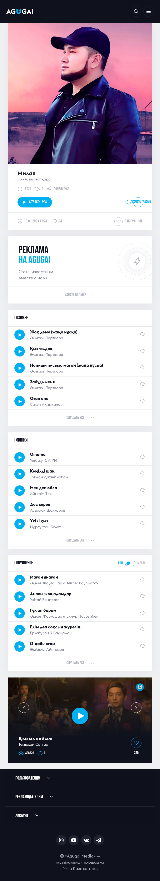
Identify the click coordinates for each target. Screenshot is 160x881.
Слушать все (75, 418)
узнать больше (75, 295)
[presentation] (24, 707)
